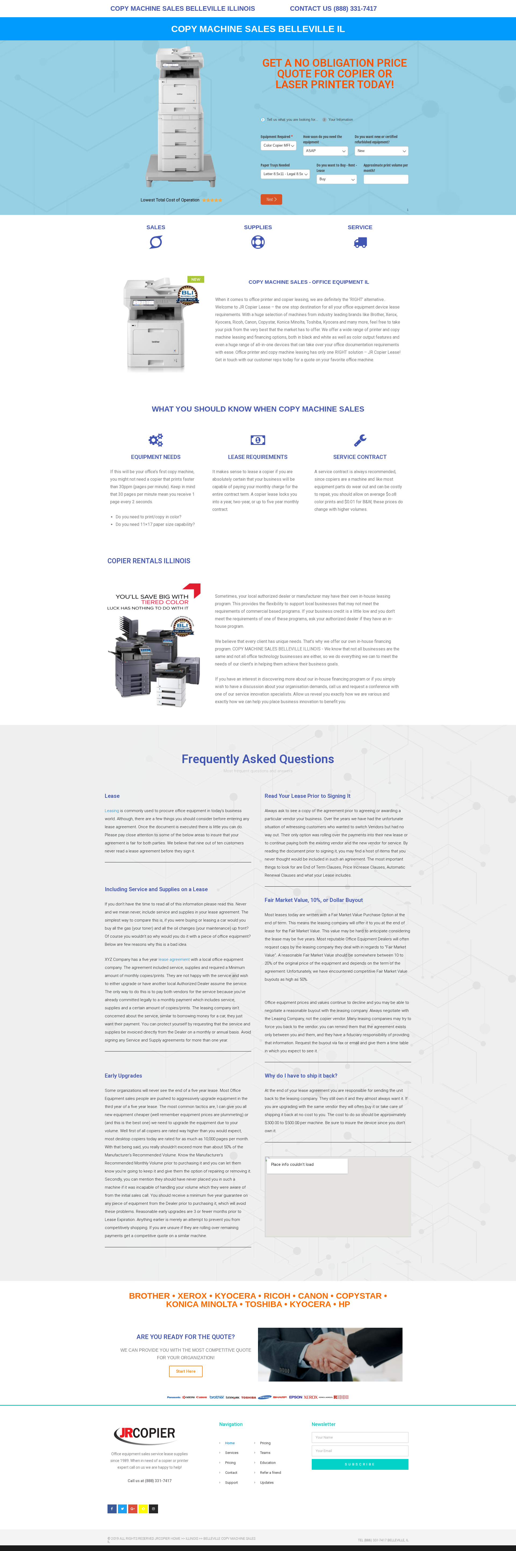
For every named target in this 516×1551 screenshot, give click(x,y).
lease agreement (174, 959)
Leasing (112, 810)
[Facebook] (112, 1509)
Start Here (186, 1371)
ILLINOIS (192, 1539)
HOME (175, 1539)
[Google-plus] (132, 1509)
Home (230, 1443)
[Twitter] (122, 1509)
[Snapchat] (143, 1509)
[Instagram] (153, 1509)
